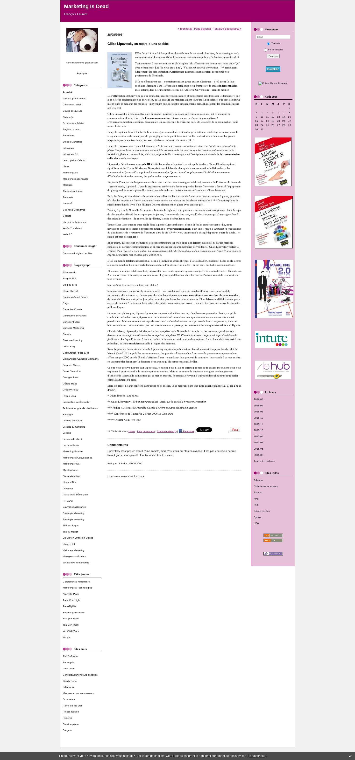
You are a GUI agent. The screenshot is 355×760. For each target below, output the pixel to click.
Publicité (67, 203)
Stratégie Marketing (74, 513)
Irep (256, 504)
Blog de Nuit (70, 278)
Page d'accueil (202, 28)
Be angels (68, 662)
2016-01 (258, 411)
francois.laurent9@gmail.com (82, 62)
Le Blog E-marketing (74, 426)
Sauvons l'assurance (74, 507)
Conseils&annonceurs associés (80, 674)
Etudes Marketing (72, 141)
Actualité (67, 92)
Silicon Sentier (262, 511)
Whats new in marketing (76, 562)
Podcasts (68, 197)
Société (67, 215)
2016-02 (258, 405)
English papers (71, 129)
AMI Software (70, 656)
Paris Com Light (71, 600)
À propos (82, 73)
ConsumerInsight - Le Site (77, 253)
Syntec (258, 517)
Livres (66, 166)
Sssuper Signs (71, 618)
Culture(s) (68, 117)
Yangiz (66, 637)
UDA (256, 523)
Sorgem (67, 730)
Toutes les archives (264, 461)
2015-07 (258, 442)
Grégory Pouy (70, 389)
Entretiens (68, 135)
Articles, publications (74, 98)
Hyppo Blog (69, 396)
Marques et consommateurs (78, 693)
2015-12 (258, 418)
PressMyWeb (70, 606)
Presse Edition (71, 711)
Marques (67, 185)
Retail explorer (71, 724)
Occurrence (69, 699)
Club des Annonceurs (266, 486)
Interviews (68, 148)
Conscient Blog (71, 322)
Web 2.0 (67, 234)
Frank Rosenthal (72, 371)
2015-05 (258, 455)
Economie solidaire (73, 123)
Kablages (68, 414)
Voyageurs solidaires (74, 556)
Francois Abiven (71, 365)
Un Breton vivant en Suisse (78, 537)
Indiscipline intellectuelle (76, 402)
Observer (68, 488)
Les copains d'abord (74, 160)
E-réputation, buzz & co (76, 352)
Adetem (258, 480)
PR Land (68, 501)
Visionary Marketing (74, 550)
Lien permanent (146, 431)
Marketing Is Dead (86, 6)
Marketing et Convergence (77, 457)
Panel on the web (73, 705)
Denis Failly (69, 346)
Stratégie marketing (74, 519)
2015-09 (258, 436)
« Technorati (185, 28)
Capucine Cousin (72, 309)
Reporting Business (74, 612)
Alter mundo (69, 272)
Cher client (69, 668)
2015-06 (258, 448)
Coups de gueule (72, 111)
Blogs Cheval (70, 291)
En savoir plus (257, 756)
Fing (256, 498)
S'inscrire (276, 43)
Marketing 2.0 (70, 172)
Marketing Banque (73, 451)
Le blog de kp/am (72, 420)
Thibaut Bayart (71, 525)
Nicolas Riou (70, 482)
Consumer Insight (72, 104)
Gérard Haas (70, 383)
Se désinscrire (276, 49)
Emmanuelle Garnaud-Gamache (81, 358)
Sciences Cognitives (74, 209)
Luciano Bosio (71, 445)
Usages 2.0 (69, 544)
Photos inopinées (72, 191)
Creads (67, 334)
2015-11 (258, 424)
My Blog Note (70, 470)
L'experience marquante (76, 581)
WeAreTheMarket (72, 228)
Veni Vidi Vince (71, 631)
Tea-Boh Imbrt (70, 624)
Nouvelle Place (71, 594)
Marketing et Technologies (77, 587)
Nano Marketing (71, 476)
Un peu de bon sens (74, 222)
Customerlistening (73, 340)
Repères (67, 718)
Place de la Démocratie (76, 494)
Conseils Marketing (73, 328)
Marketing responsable (75, 179)
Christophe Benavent (74, 315)
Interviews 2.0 (70, 154)
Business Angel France (75, 297)
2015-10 (258, 430)
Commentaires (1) (167, 431)
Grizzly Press (70, 681)
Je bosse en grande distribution (80, 408)
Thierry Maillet (70, 531)
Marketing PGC (71, 463)
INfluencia (68, 687)
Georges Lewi (70, 377)
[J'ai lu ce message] (350, 756)
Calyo (66, 303)
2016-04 (258, 399)
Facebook (188, 431)
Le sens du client (72, 439)
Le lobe (67, 432)
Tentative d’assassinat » (227, 28)
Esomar (258, 492)
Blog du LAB (70, 284)
